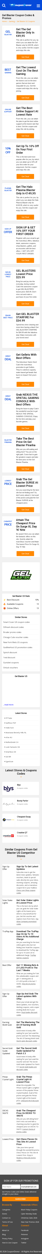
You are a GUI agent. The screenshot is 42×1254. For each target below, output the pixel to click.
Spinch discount (10, 652)
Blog (4, 1234)
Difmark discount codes (13, 627)
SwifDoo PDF (10, 723)
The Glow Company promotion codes (27, 921)
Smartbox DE (10, 752)
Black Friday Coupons (29, 1210)
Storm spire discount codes (26, 1041)
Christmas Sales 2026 (29, 1218)
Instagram (25, 1238)
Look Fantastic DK (12, 747)
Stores (4, 1214)
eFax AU (8, 737)
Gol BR (8, 756)
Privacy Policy (7, 1238)
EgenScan (9, 761)
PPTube (8, 718)
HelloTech (9, 728)
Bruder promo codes (12, 632)
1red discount (9, 657)
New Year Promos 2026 (30, 1222)
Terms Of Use (7, 1222)
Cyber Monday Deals (29, 1214)
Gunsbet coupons (11, 662)
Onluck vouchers (10, 667)
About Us (5, 1230)
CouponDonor (13, 1251)
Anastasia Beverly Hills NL (15, 732)
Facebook (24, 1230)
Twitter (23, 1243)
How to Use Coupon (10, 1243)
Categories (6, 1210)
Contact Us (6, 1218)
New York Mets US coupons (15, 642)
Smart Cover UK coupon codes (16, 622)
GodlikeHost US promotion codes (17, 647)
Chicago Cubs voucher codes (15, 637)
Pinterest (24, 1234)
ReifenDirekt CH (11, 742)
